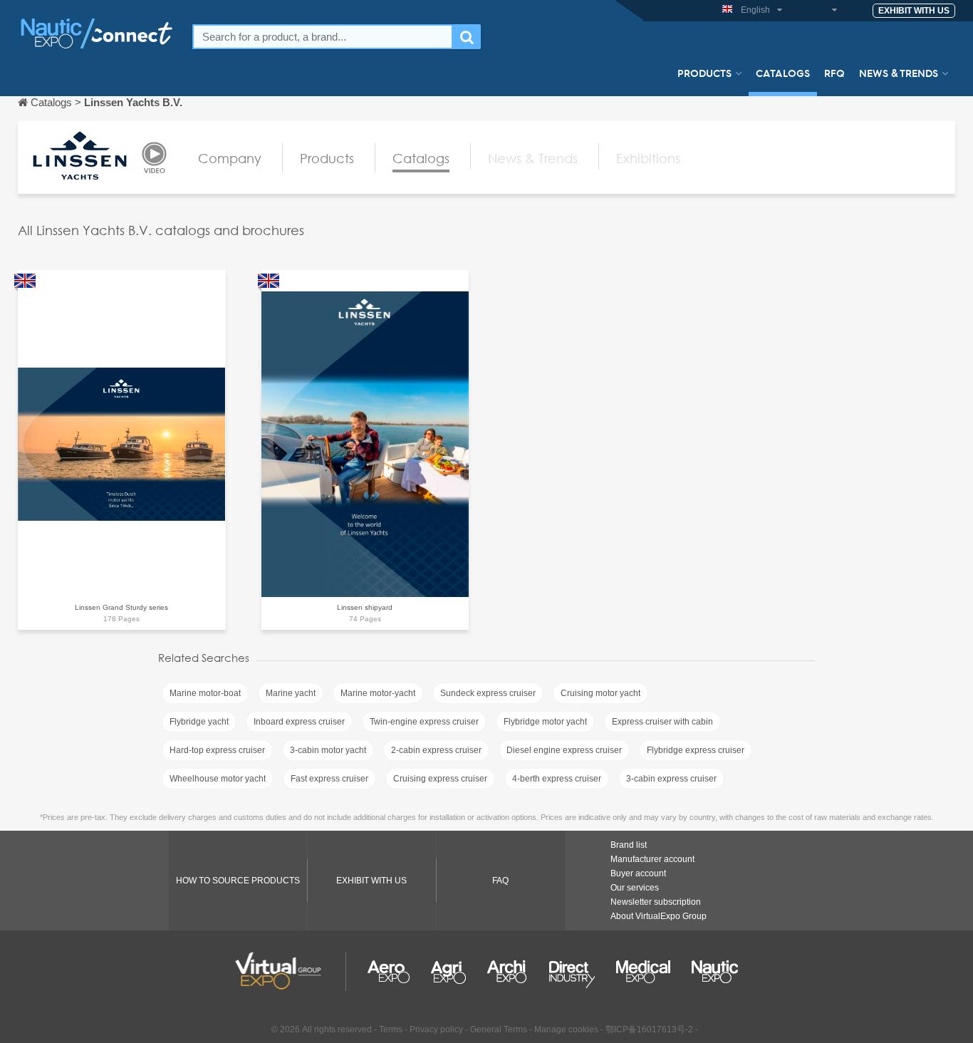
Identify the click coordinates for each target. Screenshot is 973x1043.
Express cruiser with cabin (662, 722)
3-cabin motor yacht (328, 750)
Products (704, 72)
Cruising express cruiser (440, 779)
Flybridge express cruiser (695, 750)
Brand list (628, 845)
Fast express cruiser (329, 779)
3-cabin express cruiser (671, 779)
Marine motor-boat (205, 693)
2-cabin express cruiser (436, 750)
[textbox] (322, 36)
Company (229, 158)
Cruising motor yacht (600, 693)
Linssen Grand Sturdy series (121, 607)
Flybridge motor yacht (545, 722)
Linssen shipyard (364, 607)
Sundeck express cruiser (488, 693)
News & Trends (898, 72)
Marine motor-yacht (377, 693)
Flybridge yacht (199, 722)
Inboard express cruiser (299, 722)
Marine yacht (291, 693)
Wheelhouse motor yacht (218, 779)
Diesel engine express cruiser (564, 750)
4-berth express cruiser (556, 779)
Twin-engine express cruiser (424, 722)
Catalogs (783, 72)
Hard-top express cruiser (217, 750)
